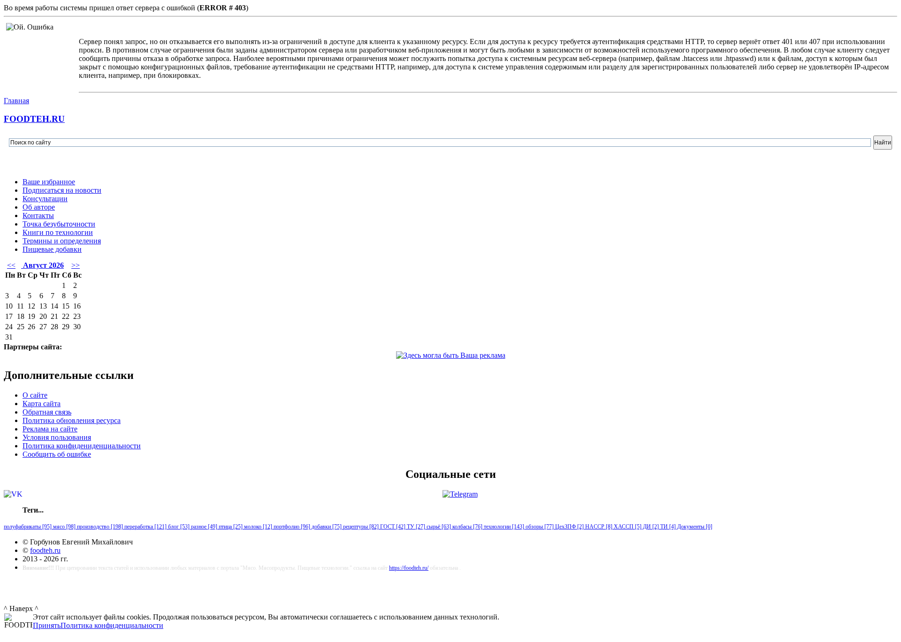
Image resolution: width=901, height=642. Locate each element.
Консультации (45, 199)
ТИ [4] (667, 526)
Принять (47, 625)
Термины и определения (62, 241)
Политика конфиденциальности (112, 625)
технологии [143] (503, 526)
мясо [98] (64, 526)
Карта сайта (42, 404)
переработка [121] (145, 526)
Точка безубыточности (59, 224)
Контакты (38, 215)
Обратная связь (47, 412)
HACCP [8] (598, 526)
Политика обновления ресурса (72, 420)
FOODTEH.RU (34, 119)
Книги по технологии (58, 232)
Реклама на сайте (50, 429)
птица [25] (230, 526)
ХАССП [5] (626, 526)
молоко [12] (257, 526)
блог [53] (178, 526)
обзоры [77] (539, 526)
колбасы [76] (466, 526)
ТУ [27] (415, 526)
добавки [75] (326, 526)
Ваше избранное (49, 182)
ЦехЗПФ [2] (569, 526)
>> (75, 265)
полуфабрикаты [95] (28, 526)
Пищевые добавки (52, 249)
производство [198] (99, 526)
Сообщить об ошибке (57, 454)
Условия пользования (57, 437)
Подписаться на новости (62, 190)
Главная (16, 101)
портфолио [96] (291, 526)
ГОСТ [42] (392, 526)
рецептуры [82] (360, 526)
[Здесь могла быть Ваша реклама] (450, 355)
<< (11, 265)
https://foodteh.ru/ (408, 568)
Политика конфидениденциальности (82, 446)
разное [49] (203, 526)
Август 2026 (42, 265)
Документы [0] (694, 526)
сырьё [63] (438, 526)
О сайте (35, 395)
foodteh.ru (45, 550)
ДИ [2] (650, 526)
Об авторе (39, 207)
